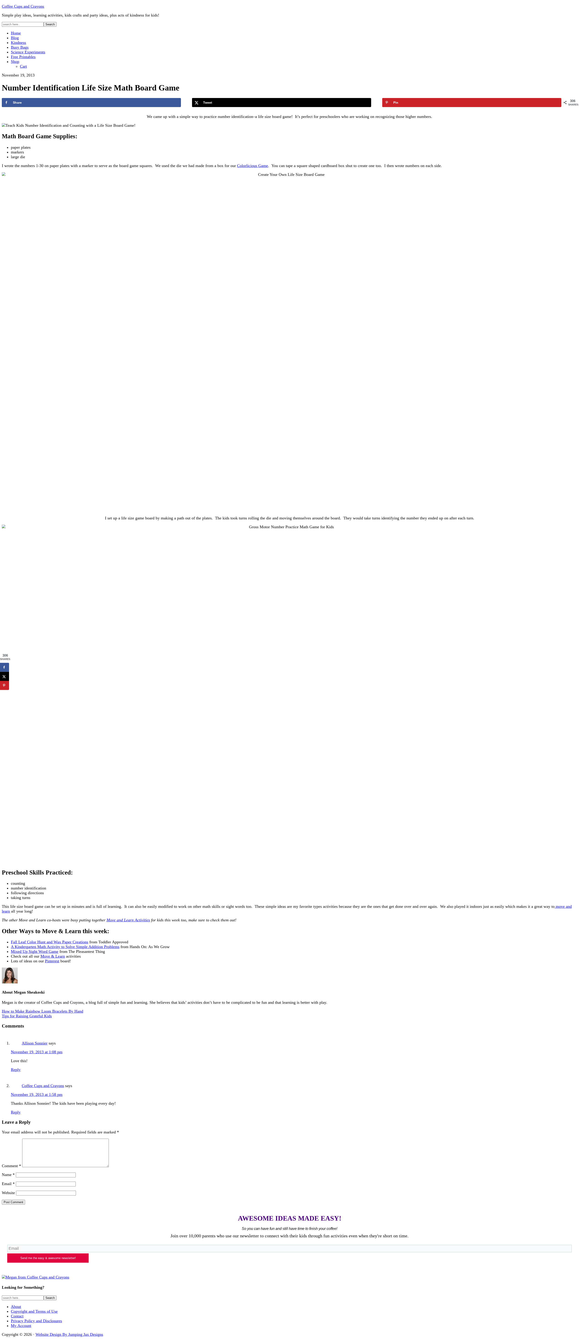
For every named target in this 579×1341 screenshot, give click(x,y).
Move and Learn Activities (128, 920)
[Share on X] (4, 676)
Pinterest (52, 961)
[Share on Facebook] (4, 667)
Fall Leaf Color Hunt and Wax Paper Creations (49, 942)
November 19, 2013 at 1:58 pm (36, 1094)
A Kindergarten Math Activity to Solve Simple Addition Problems (65, 946)
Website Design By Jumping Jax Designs (69, 1334)
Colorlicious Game (252, 165)
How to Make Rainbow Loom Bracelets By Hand (42, 1011)
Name (8, 1174)
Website (8, 1192)
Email (8, 1183)
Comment (11, 1166)
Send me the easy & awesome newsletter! (48, 1258)
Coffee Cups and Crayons (23, 6)
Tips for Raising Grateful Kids (27, 1016)
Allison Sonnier (34, 1043)
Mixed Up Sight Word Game (34, 951)
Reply (16, 1069)
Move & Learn (52, 956)
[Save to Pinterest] (4, 685)
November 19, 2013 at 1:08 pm (36, 1052)
